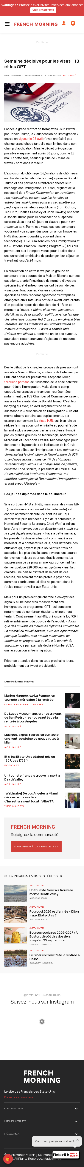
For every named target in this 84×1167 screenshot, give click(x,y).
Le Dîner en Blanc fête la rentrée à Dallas (55, 957)
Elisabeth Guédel (41, 945)
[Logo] (36, 24)
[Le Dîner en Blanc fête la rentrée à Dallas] (15, 958)
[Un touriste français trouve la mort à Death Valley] (15, 893)
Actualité (69, 75)
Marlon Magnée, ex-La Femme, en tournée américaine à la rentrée (29, 697)
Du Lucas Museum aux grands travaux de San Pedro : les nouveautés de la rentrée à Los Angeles (33, 717)
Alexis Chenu (38, 898)
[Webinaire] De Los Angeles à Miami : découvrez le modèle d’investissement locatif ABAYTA (31, 797)
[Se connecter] (63, 23)
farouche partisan (17, 382)
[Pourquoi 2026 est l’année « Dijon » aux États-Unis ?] (15, 914)
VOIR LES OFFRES (43, 10)
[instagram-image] (16, 1021)
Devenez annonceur (18, 1097)
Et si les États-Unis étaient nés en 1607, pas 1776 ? (29, 758)
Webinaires (14, 806)
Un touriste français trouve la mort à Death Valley (32, 777)
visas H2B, (46, 421)
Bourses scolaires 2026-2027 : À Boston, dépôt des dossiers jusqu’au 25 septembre (54, 936)
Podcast (11, 765)
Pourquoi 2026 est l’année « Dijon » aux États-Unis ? (54, 913)
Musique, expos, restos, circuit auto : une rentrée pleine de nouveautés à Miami (32, 738)
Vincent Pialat (39, 920)
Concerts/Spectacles (23, 704)
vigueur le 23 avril (31, 139)
